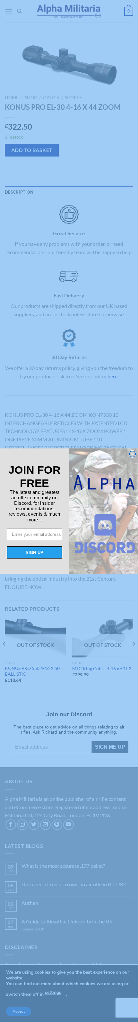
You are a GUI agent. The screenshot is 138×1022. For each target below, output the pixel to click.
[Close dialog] (132, 454)
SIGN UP (34, 552)
